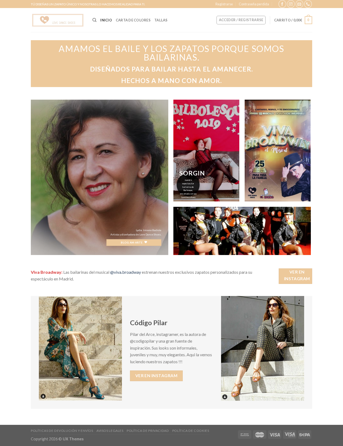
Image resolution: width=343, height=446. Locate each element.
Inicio (106, 20)
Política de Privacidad (148, 431)
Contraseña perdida (254, 4)
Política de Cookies (190, 431)
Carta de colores (133, 20)
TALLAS (161, 20)
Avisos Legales (110, 431)
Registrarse (224, 4)
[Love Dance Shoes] (57, 20)
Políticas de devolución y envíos (62, 431)
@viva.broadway (125, 272)
